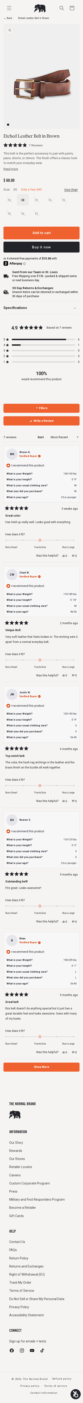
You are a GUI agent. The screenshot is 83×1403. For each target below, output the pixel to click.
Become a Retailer (22, 1207)
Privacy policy (29, 1386)
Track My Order (20, 1282)
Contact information (43, 1392)
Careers (15, 1175)
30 (22, 200)
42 (38, 215)
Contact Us (17, 1242)
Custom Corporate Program (29, 1183)
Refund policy (61, 1378)
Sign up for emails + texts (27, 1341)
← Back (7, 18)
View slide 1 (8, 125)
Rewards (15, 1151)
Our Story (16, 1142)
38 (11, 215)
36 (65, 202)
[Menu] (9, 8)
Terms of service (55, 1386)
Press (13, 1191)
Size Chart (71, 189)
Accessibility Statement (26, 1315)
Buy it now (41, 247)
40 (25, 215)
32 (38, 202)
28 (11, 202)
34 (52, 202)
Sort (41, 437)
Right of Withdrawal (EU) (27, 1274)
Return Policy (18, 1258)
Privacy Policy (19, 1307)
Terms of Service (21, 1290)
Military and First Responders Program (37, 1199)
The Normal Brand (35, 1379)
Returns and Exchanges (26, 1266)
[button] (72, 8)
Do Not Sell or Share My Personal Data (36, 1299)
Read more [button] (10, 169)
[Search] (62, 8)
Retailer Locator (20, 1167)
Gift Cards (16, 1216)
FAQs (13, 1250)
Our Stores (17, 1159)
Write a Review (48, 422)
